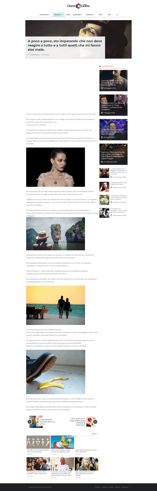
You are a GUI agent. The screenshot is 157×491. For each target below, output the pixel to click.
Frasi (100, 14)
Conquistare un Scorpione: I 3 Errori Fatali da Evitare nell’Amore (118, 210)
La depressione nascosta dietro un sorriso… (47, 422)
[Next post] (95, 421)
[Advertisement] (62, 75)
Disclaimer (117, 487)
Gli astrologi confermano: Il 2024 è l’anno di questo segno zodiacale (118, 197)
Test (109, 14)
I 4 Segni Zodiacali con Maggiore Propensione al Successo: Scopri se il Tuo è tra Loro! (118, 171)
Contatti (111, 487)
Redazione (104, 487)
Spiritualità (77, 14)
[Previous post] (29, 421)
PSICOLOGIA (44, 14)
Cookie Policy (125, 487)
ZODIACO (89, 14)
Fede (68, 14)
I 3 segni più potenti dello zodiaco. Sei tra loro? (118, 183)
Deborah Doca (36, 54)
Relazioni (57, 14)
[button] (117, 14)
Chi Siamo (97, 487)
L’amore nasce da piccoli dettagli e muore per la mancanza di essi (111, 83)
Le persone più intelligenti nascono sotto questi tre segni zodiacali (112, 132)
